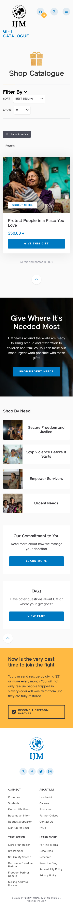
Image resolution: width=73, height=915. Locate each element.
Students (13, 803)
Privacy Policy (48, 875)
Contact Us (46, 821)
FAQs (43, 827)
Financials (46, 809)
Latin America (19, 134)
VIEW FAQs (36, 616)
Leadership (46, 797)
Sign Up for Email (18, 827)
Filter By (13, 92)
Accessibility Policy (51, 869)
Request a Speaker (20, 821)
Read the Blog (48, 863)
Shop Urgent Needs (36, 371)
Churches (14, 797)
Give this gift (36, 243)
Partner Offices (49, 815)
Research (45, 857)
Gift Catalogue (16, 33)
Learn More (36, 560)
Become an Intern (19, 815)
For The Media (49, 844)
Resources (46, 850)
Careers (44, 803)
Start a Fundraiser (19, 844)
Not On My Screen (19, 857)
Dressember (15, 850)
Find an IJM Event (19, 809)
